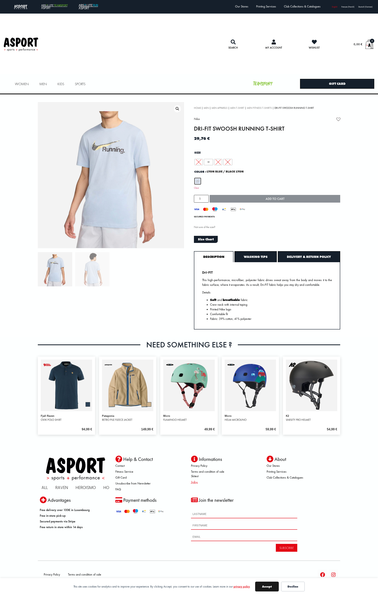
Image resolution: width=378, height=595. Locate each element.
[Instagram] (333, 574)
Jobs (194, 482)
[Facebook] (322, 574)
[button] (177, 108)
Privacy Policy (199, 466)
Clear (196, 187)
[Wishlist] (314, 42)
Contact (120, 466)
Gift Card (121, 477)
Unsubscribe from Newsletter (133, 483)
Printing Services (266, 6)
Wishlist (314, 47)
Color (199, 171)
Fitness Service (124, 472)
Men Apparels (219, 108)
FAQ (118, 489)
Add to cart (275, 199)
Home (197, 108)
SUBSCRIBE (286, 548)
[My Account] (273, 42)
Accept (267, 587)
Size (197, 152)
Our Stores (241, 6)
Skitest (194, 476)
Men (206, 108)
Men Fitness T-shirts (259, 108)
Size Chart (206, 239)
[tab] (213, 256)
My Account (273, 47)
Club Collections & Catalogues (302, 6)
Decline (292, 587)
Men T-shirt (237, 108)
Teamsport (263, 83)
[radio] (199, 162)
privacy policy (241, 587)
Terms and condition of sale (207, 472)
